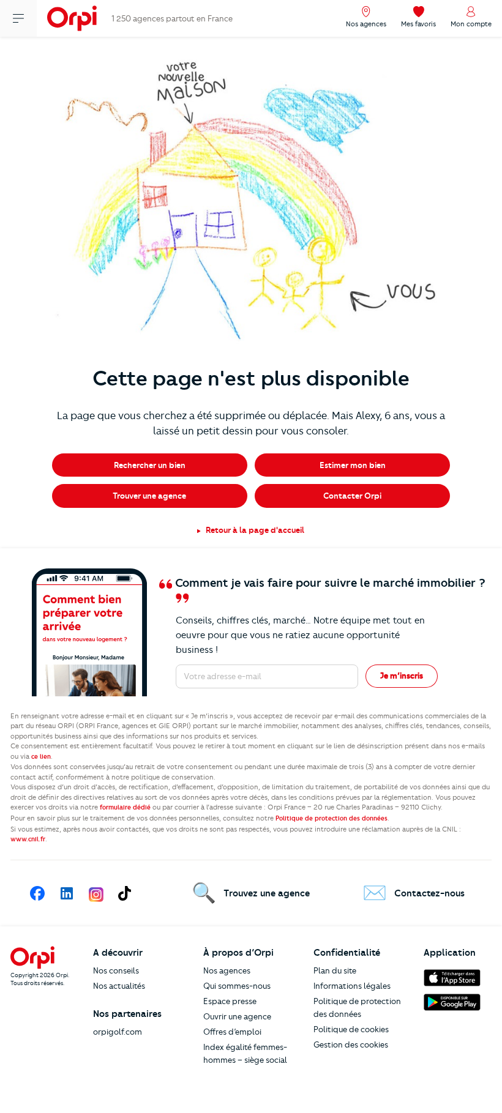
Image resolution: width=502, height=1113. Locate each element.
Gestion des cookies (350, 1044)
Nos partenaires (127, 1013)
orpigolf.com (117, 1032)
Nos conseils (116, 970)
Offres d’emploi (232, 1032)
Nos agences (226, 970)
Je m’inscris (401, 675)
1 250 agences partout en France (172, 18)
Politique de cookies (351, 1029)
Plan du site (334, 970)
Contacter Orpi (352, 496)
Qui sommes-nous (237, 986)
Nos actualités (119, 986)
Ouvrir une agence (237, 1016)
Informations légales (352, 986)
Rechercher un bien (149, 465)
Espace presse (230, 1001)
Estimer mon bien (353, 465)
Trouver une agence (149, 496)
